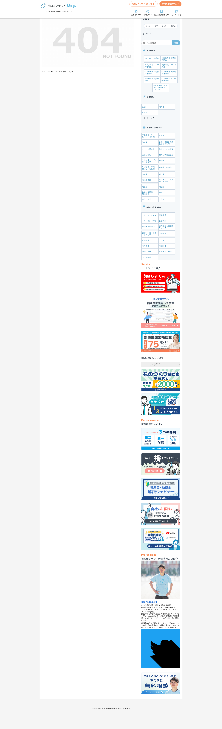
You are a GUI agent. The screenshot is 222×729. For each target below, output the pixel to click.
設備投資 (162, 233)
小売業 (145, 174)
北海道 (162, 107)
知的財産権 (146, 252)
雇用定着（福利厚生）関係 (166, 227)
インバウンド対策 (149, 221)
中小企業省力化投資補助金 (152, 73)
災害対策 (162, 221)
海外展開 (145, 246)
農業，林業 (146, 199)
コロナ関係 (146, 257)
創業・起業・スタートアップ (149, 234)
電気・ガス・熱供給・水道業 (166, 180)
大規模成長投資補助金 (152, 80)
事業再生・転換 (165, 252)
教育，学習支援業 (166, 155)
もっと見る (148, 118)
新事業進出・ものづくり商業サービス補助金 (160, 87)
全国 (144, 107)
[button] (176, 42)
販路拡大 (145, 240)
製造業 (145, 187)
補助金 (173, 26)
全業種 (162, 199)
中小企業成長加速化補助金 (169, 80)
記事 (156, 26)
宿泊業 (162, 160)
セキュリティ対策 (149, 215)
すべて (148, 26)
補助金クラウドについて (142, 4)
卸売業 (145, 142)
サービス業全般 (148, 149)
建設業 (162, 187)
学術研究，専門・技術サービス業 (149, 168)
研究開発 (162, 246)
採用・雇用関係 (148, 226)
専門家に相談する (169, 4)
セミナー (165, 26)
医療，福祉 (146, 155)
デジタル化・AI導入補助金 (152, 66)
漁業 (161, 192)
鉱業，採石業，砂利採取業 (149, 193)
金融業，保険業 (165, 167)
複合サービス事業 (166, 149)
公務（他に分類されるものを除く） (166, 143)
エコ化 (162, 240)
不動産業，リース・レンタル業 (148, 136)
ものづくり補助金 (152, 58)
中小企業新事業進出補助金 (169, 73)
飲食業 (162, 135)
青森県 (145, 112)
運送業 (162, 174)
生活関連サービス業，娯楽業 (149, 161)
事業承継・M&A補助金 (169, 66)
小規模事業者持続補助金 (169, 59)
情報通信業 (146, 180)
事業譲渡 (162, 215)
